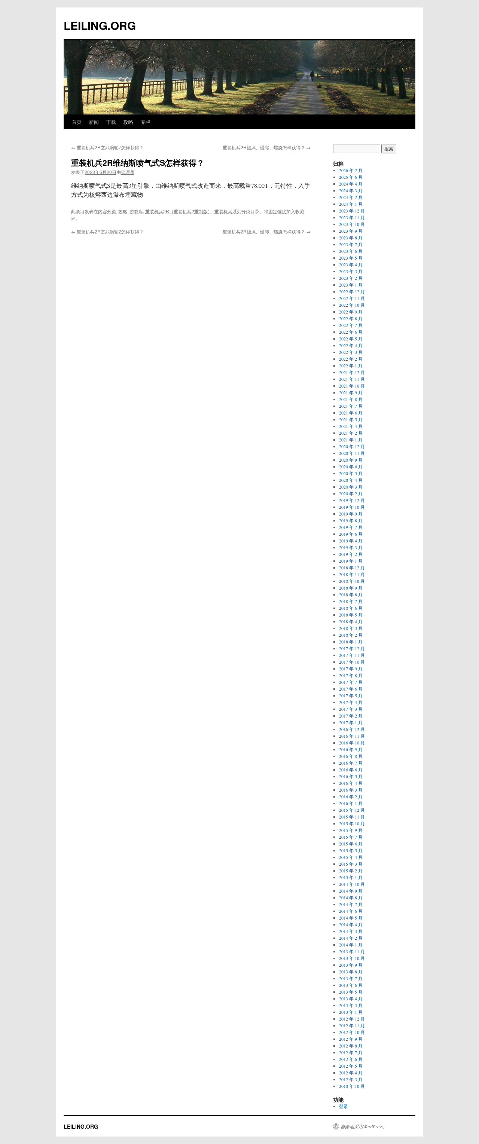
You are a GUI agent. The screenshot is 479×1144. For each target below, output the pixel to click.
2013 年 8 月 (351, 972)
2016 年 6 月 (351, 770)
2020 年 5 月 (351, 473)
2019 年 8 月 (351, 520)
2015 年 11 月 (352, 817)
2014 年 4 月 (351, 924)
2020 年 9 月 (351, 460)
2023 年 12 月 (352, 211)
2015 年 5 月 (351, 850)
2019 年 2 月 (351, 554)
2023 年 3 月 (351, 271)
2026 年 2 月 (351, 170)
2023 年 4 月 (351, 264)
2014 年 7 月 (351, 904)
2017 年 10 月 (352, 662)
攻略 (128, 121)
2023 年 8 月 (351, 238)
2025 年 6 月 (351, 177)
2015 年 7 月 (351, 837)
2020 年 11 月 (352, 453)
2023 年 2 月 (351, 278)
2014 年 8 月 (351, 897)
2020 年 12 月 (352, 446)
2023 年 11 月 (352, 217)
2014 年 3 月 (351, 931)
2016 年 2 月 (351, 796)
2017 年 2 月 (351, 716)
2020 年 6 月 (351, 466)
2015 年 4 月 (351, 857)
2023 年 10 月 (352, 224)
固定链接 (277, 211)
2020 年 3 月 (351, 487)
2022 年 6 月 (351, 332)
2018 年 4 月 (351, 621)
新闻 (94, 121)
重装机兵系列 (227, 211)
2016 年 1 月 (351, 803)
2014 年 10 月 (352, 884)
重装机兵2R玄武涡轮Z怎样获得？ (107, 147)
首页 (77, 121)
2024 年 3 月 (351, 190)
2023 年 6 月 (351, 251)
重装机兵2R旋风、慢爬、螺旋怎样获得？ (267, 147)
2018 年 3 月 (351, 628)
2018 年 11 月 (352, 574)
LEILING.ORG (100, 25)
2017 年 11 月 (352, 655)
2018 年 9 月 (351, 588)
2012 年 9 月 (351, 1039)
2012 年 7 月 (351, 1052)
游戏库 (136, 211)
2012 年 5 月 (351, 1066)
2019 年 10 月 (352, 507)
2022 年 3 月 (351, 352)
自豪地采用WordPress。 (364, 1126)
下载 (111, 121)
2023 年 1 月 (351, 285)
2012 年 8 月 (351, 1046)
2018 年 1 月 (351, 642)
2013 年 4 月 (351, 998)
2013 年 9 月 (351, 965)
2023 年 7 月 (351, 244)
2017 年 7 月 (351, 682)
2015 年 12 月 (352, 810)
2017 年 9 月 (351, 669)
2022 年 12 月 (352, 291)
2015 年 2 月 (351, 871)
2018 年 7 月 (351, 601)
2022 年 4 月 (351, 345)
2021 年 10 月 (352, 386)
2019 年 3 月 (351, 547)
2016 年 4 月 (351, 783)
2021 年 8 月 (351, 399)
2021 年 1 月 (351, 440)
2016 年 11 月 (352, 736)
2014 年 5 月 (351, 918)
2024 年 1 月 (351, 204)
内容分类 (107, 211)
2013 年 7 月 (351, 978)
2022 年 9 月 (351, 312)
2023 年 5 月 (351, 258)
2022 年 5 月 (351, 339)
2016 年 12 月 (352, 729)
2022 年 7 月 (351, 325)
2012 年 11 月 (352, 1025)
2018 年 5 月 (351, 615)
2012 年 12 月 (352, 1019)
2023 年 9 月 (351, 231)
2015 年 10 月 (352, 823)
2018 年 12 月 (352, 568)
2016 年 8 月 (351, 756)
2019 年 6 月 (351, 534)
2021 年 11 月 (352, 379)
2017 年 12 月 (352, 648)
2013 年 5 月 (351, 992)
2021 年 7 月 (351, 406)
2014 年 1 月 (351, 945)
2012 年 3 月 (351, 1079)
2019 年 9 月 (351, 514)
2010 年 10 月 (352, 1086)
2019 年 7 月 (351, 527)
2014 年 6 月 (351, 911)
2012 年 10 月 (352, 1032)
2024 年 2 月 (351, 197)
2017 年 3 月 (351, 709)
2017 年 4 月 (351, 702)
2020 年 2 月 (351, 493)
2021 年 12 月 (352, 372)
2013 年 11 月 (352, 951)
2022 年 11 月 (352, 298)
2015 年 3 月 (351, 864)
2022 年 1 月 (351, 365)
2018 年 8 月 (351, 594)
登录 (343, 1106)
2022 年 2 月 (351, 359)
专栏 (145, 121)
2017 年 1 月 (351, 722)
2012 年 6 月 (351, 1059)
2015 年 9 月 (351, 830)
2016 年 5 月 (351, 776)
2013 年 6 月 (351, 985)
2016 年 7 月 (351, 763)
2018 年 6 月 (351, 608)
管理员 (127, 172)
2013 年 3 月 (351, 1005)
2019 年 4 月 (351, 541)
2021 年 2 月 (351, 433)
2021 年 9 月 (351, 392)
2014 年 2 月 (351, 938)
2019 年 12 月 (352, 500)
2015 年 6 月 (351, 844)
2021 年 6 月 (351, 413)
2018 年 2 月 (351, 635)
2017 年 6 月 (351, 689)
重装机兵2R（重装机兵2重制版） (178, 211)
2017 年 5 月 (351, 695)
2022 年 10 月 (352, 305)
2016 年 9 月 (351, 749)
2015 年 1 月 (351, 877)
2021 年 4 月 (351, 426)
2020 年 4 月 (351, 480)
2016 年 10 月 (352, 743)
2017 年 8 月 (351, 675)
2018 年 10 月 (352, 581)
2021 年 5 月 (351, 419)
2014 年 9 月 (351, 891)
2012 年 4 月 (351, 1073)
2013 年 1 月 (351, 1012)
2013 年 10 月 (352, 958)
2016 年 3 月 (351, 790)
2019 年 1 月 (351, 561)
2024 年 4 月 (351, 184)
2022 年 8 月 (351, 318)
